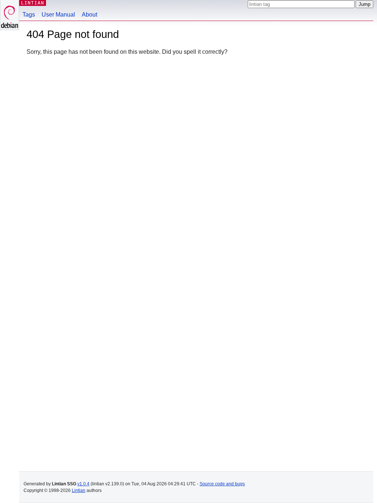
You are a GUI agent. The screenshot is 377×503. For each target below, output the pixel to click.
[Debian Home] (9, 15)
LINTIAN (32, 3)
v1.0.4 (83, 483)
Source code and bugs (222, 483)
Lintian (78, 490)
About (89, 14)
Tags (28, 14)
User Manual (58, 14)
